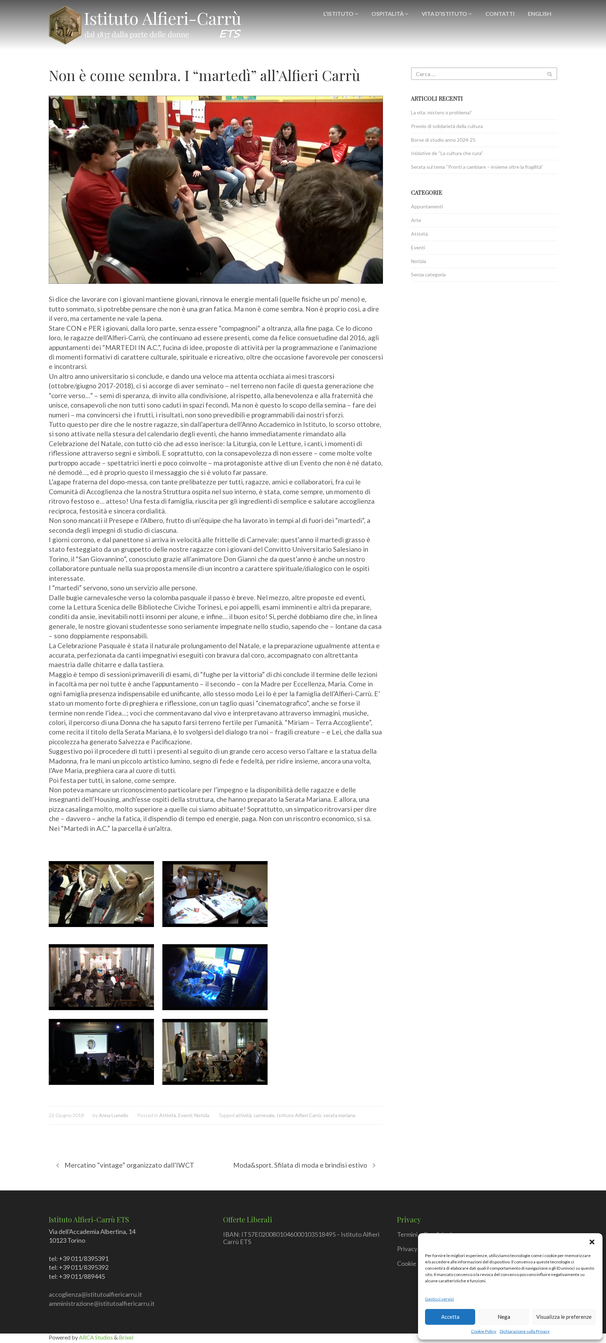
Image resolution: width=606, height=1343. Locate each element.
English (539, 13)
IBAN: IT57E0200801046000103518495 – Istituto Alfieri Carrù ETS (301, 1238)
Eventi (185, 1115)
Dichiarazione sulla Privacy (525, 1331)
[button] (591, 1241)
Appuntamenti (427, 206)
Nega (504, 1317)
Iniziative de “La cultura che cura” (447, 153)
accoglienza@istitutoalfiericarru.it (95, 1294)
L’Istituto (339, 13)
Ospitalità (388, 13)
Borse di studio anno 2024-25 (443, 140)
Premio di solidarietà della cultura (447, 126)
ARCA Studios (96, 1337)
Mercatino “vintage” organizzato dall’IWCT (129, 1165)
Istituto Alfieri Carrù (299, 1115)
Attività (167, 1115)
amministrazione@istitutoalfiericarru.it (102, 1303)
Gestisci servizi (439, 1299)
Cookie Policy (483, 1331)
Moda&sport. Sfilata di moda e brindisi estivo (300, 1165)
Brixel (126, 1337)
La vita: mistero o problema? (441, 112)
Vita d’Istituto (445, 13)
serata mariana (339, 1115)
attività (243, 1115)
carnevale (264, 1115)
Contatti (499, 13)
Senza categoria (428, 274)
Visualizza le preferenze (564, 1317)
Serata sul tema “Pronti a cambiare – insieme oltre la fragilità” (477, 167)
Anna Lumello (113, 1115)
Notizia (201, 1115)
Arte (416, 220)
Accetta (450, 1317)
